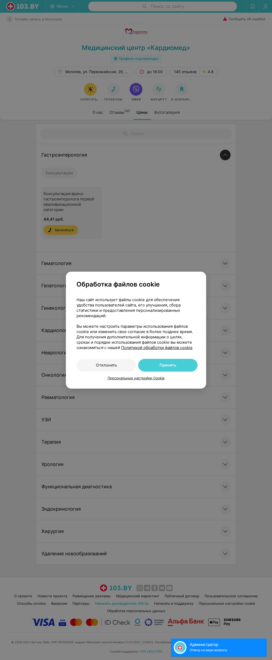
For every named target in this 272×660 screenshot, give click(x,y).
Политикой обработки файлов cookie (157, 347)
